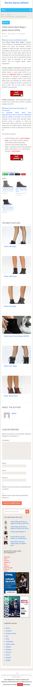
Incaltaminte (9, 641)
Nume (4, 463)
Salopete (8, 657)
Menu (3, 10)
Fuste (7, 639)
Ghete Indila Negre (10, 276)
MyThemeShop (16, 677)
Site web (4, 477)
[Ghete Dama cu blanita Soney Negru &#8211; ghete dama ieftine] (8, 200)
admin (5, 33)
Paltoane (8, 647)
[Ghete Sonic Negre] (16, 355)
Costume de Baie (11, 633)
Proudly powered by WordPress (9, 675)
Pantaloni (8, 649)
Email (4, 470)
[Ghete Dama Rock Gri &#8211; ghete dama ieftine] (8, 183)
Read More (26, 684)
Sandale (8, 660)
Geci (7, 636)
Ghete (8, 14)
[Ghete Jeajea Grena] (16, 385)
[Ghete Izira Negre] (16, 295)
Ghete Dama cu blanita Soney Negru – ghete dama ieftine (8, 207)
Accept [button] (20, 684)
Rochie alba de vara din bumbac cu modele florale (18, 537)
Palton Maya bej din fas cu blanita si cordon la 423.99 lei (20, 522)
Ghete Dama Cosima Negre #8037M (16, 336)
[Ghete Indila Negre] (16, 265)
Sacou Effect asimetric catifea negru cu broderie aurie (18, 543)
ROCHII (8, 655)
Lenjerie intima (10, 644)
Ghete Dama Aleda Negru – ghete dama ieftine (21, 189)
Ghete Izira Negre (10, 306)
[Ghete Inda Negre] (16, 235)
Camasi (8, 628)
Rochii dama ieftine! (17, 2)
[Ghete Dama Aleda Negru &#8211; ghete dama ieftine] (22, 183)
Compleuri (9, 631)
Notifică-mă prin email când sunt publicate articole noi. (15, 496)
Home (2, 14)
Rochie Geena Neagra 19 (18, 532)
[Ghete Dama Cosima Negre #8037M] (16, 325)
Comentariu (6, 440)
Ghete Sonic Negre (10, 366)
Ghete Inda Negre (10, 246)
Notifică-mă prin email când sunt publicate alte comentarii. (16, 488)
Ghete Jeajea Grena (11, 396)
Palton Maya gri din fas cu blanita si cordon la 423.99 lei (20, 527)
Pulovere (8, 652)
